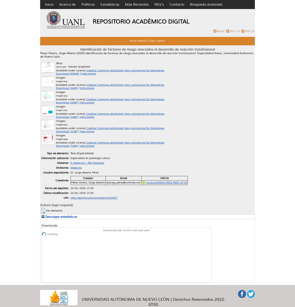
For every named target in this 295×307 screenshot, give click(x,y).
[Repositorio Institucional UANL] (66, 28)
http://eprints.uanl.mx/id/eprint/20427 (94, 198)
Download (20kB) (67, 102)
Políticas (88, 4)
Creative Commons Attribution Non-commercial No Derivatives (125, 70)
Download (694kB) (67, 73)
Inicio (49, 4)
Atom (221, 31)
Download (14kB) (67, 117)
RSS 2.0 (250, 31)
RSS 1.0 (235, 31)
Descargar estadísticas (60, 217)
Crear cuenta (156, 41)
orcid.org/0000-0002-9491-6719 (166, 182)
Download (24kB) (67, 88)
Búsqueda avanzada (206, 4)
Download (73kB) (67, 146)
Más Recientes (137, 4)
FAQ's (159, 4)
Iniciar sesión (137, 41)
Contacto (177, 4)
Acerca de (67, 4)
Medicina (76, 167)
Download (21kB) (67, 131)
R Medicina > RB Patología (87, 163)
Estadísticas (110, 4)
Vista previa (88, 73)
